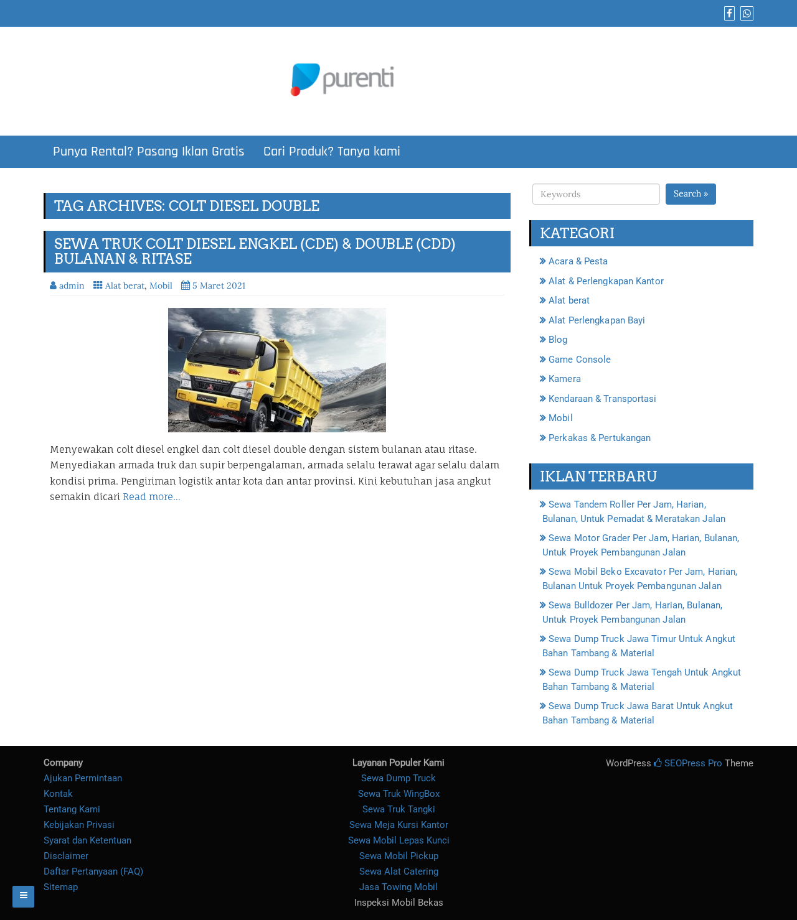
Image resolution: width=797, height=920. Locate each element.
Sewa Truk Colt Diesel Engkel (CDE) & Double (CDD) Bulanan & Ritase (255, 251)
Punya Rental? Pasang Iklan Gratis (149, 151)
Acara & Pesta (578, 261)
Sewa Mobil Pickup (398, 856)
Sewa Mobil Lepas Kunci (399, 840)
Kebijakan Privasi (79, 824)
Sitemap (61, 887)
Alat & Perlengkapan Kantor (606, 281)
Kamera (565, 378)
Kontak (58, 793)
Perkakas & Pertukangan (600, 438)
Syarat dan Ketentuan (87, 840)
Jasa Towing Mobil (398, 887)
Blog (558, 339)
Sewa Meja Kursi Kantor (398, 824)
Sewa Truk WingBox (399, 793)
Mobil (160, 285)
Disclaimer (66, 856)
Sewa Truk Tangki (398, 809)
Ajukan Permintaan (83, 778)
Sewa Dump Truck (398, 778)
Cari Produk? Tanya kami (331, 151)
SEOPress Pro (692, 763)
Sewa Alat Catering (398, 871)
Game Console (580, 359)
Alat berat (124, 285)
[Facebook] (728, 13)
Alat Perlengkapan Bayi (597, 320)
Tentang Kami (72, 809)
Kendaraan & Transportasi (602, 398)
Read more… (152, 497)
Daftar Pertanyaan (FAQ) (93, 871)
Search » (691, 193)
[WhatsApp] (745, 13)
